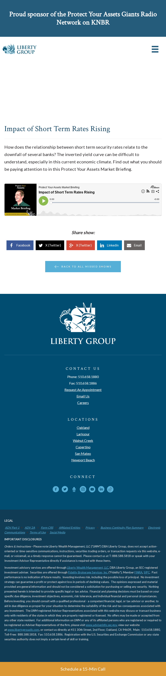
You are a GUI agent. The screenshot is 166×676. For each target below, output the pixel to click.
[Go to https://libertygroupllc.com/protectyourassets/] (74, 490)
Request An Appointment (83, 390)
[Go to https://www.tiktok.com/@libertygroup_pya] (110, 489)
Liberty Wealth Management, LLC (88, 567)
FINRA (138, 572)
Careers (83, 403)
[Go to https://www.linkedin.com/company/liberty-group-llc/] (101, 490)
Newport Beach (83, 460)
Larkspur (83, 434)
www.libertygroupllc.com (23, 629)
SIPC (147, 572)
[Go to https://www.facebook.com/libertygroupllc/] (56, 490)
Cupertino (83, 447)
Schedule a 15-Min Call (83, 668)
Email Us (83, 396)
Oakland (83, 427)
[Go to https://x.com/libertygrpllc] (65, 490)
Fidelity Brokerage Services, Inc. (88, 572)
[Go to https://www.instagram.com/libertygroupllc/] (83, 490)
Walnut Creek (83, 440)
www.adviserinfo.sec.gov (101, 625)
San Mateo (83, 453)
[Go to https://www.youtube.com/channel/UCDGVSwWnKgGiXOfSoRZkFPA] (92, 490)
